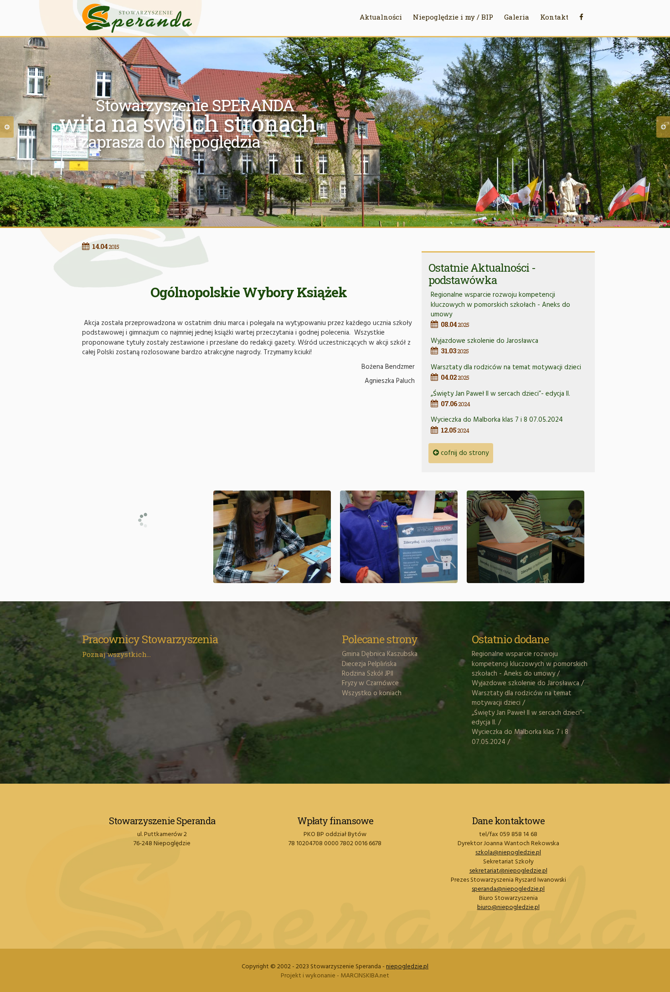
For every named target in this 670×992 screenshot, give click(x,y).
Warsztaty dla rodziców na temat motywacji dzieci (506, 372)
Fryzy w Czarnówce (370, 683)
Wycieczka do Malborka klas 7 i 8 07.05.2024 (497, 424)
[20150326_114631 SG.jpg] (272, 537)
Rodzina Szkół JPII (367, 673)
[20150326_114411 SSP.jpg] (145, 494)
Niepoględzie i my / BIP (453, 16)
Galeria (516, 16)
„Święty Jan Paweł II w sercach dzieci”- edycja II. (500, 398)
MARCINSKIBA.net (364, 976)
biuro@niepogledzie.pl (508, 907)
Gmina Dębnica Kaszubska (379, 654)
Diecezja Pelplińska (369, 664)
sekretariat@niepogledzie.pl (508, 871)
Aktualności (381, 16)
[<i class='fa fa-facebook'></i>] (581, 16)
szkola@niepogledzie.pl (508, 852)
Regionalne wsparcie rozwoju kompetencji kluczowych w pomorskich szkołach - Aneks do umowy (500, 309)
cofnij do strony (464, 453)
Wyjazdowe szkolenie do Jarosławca (484, 345)
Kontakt (554, 16)
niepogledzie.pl (407, 966)
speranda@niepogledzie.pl (508, 889)
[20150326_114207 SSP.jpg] (399, 537)
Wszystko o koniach (372, 693)
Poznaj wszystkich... (116, 654)
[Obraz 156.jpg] (525, 537)
